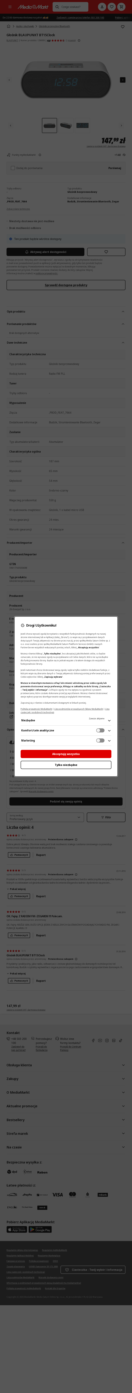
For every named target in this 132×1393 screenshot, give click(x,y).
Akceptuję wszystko (66, 754)
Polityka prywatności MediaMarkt (36, 709)
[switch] (100, 730)
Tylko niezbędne (66, 765)
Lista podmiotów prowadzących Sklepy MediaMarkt (78, 709)
